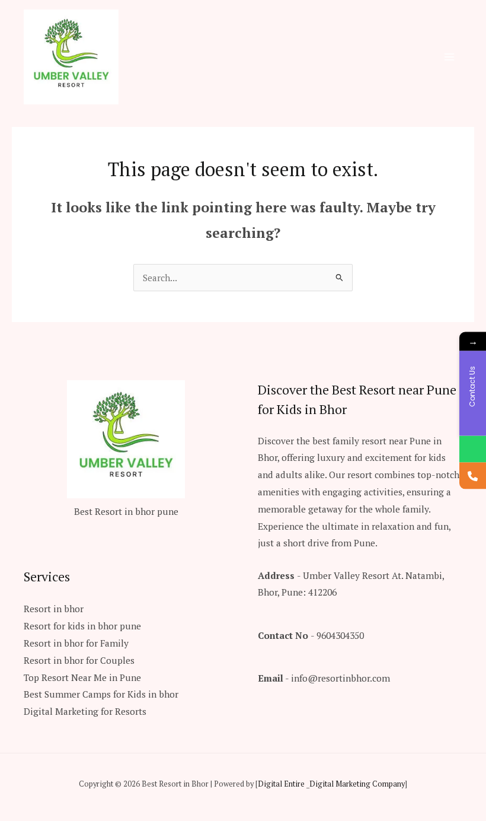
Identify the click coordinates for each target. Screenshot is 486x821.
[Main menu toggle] (449, 56)
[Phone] (472, 476)
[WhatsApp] (472, 449)
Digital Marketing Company (357, 784)
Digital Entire (281, 784)
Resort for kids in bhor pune (82, 626)
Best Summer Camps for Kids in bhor (101, 694)
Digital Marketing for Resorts (85, 711)
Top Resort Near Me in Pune (82, 677)
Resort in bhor (54, 609)
